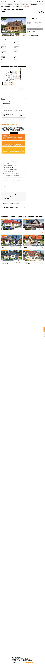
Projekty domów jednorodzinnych (15, 6)
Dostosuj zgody (15, 662)
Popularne (27, 4)
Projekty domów (10, 4)
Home (2, 6)
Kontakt (29, 1)
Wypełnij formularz (6, 198)
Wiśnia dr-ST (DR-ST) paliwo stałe (24, 6)
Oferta (19, 1)
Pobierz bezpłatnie (21, 88)
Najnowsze (22, 4)
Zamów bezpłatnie (21, 115)
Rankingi (22, 1)
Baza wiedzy (26, 1)
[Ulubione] (43, 2)
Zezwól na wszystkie (29, 662)
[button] (40, 660)
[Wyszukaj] (14, 1)
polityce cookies (18, 661)
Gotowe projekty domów (7, 6)
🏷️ (34, 4)
